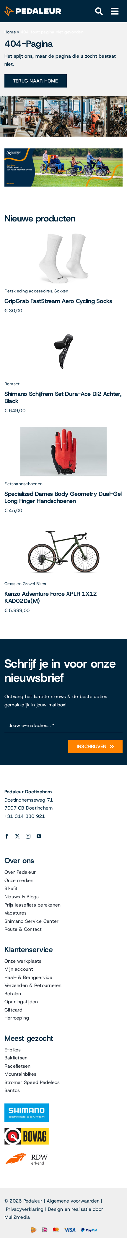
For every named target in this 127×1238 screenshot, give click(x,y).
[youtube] (39, 836)
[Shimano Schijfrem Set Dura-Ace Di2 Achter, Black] (63, 328)
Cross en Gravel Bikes (25, 583)
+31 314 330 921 (24, 816)
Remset (11, 383)
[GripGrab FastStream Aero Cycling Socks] (63, 235)
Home (10, 32)
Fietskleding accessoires (28, 291)
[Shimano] (26, 1106)
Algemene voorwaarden (73, 1201)
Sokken (61, 291)
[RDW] (26, 1153)
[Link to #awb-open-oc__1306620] (115, 11)
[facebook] (6, 836)
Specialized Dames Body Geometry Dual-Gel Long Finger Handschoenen (63, 497)
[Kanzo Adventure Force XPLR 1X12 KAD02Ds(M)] (63, 528)
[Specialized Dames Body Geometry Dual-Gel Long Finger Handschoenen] (63, 428)
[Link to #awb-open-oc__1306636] (99, 11)
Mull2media (17, 1217)
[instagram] (28, 836)
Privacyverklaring (24, 1209)
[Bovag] (26, 1130)
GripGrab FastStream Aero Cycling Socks (58, 301)
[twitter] (17, 836)
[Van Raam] (63, 151)
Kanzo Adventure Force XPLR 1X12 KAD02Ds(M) (50, 597)
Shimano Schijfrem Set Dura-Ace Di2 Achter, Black (62, 397)
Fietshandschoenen (23, 483)
